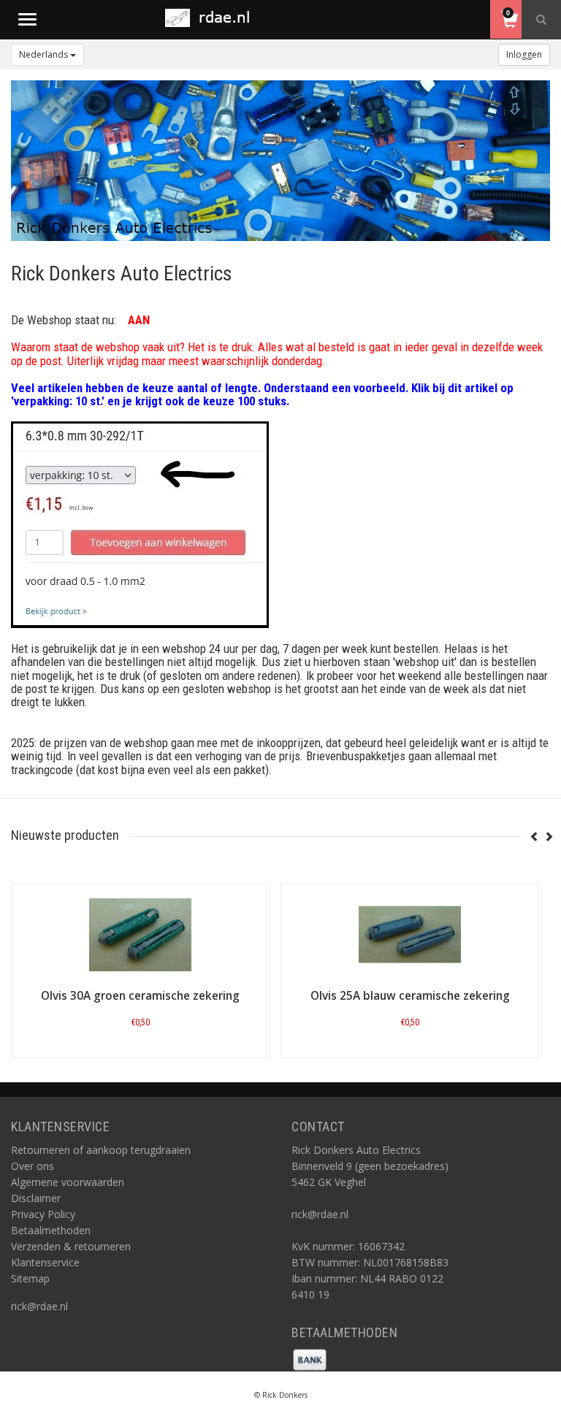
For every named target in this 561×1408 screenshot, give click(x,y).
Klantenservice (45, 1262)
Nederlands (44, 54)
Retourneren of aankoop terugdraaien (101, 1150)
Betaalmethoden (51, 1230)
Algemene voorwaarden (67, 1182)
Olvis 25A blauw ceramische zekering (410, 995)
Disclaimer (36, 1198)
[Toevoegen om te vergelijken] (147, 1026)
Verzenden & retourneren (71, 1246)
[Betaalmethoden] (309, 1359)
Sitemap (30, 1278)
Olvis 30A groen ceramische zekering (140, 995)
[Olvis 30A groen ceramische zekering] (140, 935)
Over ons (32, 1166)
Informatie (140, 1056)
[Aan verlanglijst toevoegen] (111, 1026)
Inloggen (524, 54)
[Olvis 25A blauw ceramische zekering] (409, 935)
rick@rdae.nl (39, 1306)
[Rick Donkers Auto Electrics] (212, 17)
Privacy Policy (43, 1214)
